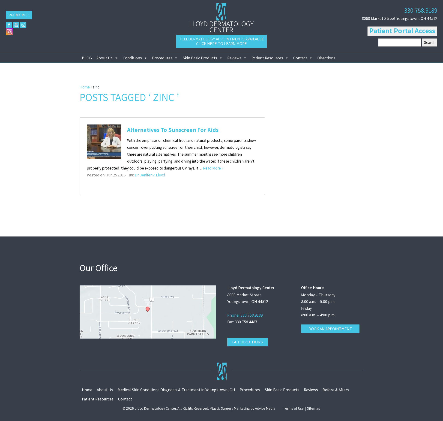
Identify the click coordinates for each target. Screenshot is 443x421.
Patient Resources (267, 58)
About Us (104, 58)
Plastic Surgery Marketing (230, 408)
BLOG (87, 58)
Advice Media (265, 408)
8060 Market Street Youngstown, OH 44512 (399, 18)
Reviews (234, 58)
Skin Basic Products (200, 58)
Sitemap (313, 408)
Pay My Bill (19, 15)
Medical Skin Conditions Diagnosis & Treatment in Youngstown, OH (176, 389)
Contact (300, 58)
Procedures (162, 58)
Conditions (132, 58)
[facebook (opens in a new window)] (9, 25)
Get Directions (247, 342)
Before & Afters (336, 389)
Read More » (213, 168)
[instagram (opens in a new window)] (23, 25)
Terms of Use (293, 408)
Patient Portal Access (402, 30)
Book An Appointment (330, 328)
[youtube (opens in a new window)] (16, 25)
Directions (326, 58)
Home (85, 87)
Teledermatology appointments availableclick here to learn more (221, 41)
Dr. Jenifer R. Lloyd (150, 175)
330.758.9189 (420, 10)
